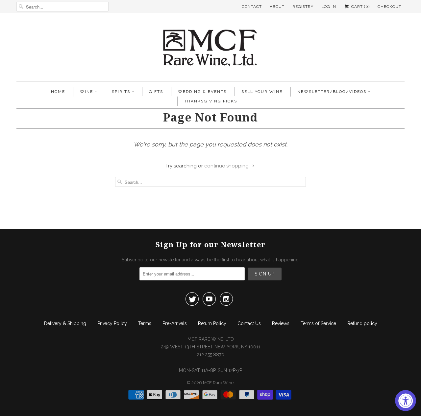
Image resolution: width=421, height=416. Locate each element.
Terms (144, 323)
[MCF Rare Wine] (210, 49)
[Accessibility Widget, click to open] (405, 400)
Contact (252, 6)
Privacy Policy (112, 323)
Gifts (156, 91)
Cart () (360, 6)
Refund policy (362, 323)
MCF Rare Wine (218, 382)
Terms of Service (318, 323)
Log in (328, 6)
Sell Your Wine (262, 91)
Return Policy (212, 323)
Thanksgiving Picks (210, 101)
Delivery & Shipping (65, 323)
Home (58, 91)
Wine (86, 91)
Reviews (280, 323)
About (277, 6)
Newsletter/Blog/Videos (331, 91)
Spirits (121, 91)
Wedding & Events (202, 91)
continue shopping (227, 166)
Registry (302, 6)
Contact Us (249, 323)
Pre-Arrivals (174, 323)
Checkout (389, 6)
